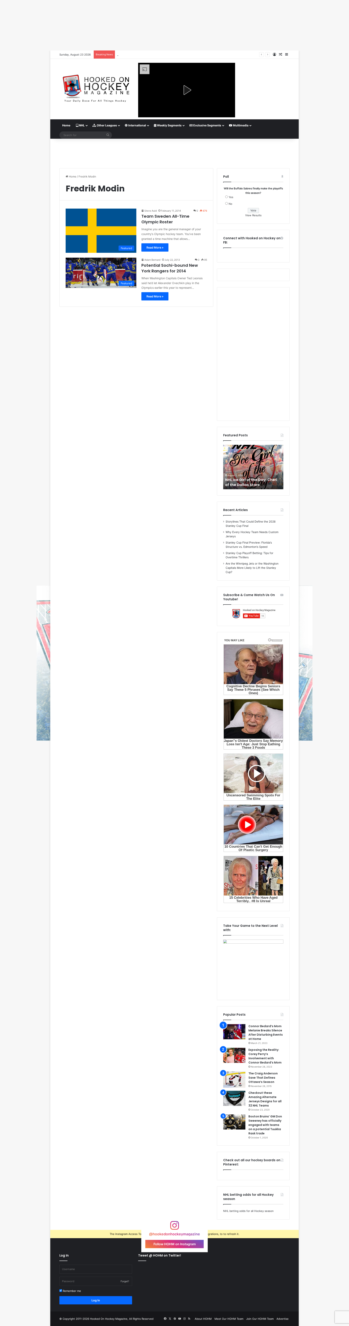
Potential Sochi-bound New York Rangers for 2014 (169, 268)
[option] (253, 467)
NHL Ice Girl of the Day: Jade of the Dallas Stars (251, 482)
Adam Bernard (152, 259)
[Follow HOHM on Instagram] (174, 1227)
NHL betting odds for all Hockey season (248, 1211)
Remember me (71, 1290)
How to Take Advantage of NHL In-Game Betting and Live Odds (157, 54)
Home (66, 125)
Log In (95, 1300)
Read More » (154, 247)
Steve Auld (150, 210)
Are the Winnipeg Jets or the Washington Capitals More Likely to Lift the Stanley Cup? (252, 568)
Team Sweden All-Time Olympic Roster (165, 219)
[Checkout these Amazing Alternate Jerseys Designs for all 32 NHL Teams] (234, 1098)
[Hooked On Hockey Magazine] (95, 87)
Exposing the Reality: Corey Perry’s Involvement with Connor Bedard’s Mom (265, 1056)
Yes (231, 197)
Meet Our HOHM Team (228, 1318)
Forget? (125, 1281)
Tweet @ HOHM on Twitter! (159, 1255)
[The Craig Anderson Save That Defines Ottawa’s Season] (234, 1079)
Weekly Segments (169, 125)
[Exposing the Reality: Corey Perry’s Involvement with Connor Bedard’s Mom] (234, 1055)
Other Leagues (106, 125)
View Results (253, 215)
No (230, 203)
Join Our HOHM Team (260, 1318)
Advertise (282, 1318)
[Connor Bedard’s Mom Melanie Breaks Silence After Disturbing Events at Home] (234, 1031)
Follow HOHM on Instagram (174, 1244)
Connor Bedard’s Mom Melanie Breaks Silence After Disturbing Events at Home (265, 1032)
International (137, 125)
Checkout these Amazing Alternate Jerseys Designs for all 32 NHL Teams (265, 1099)
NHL (81, 125)
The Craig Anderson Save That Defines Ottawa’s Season (263, 1077)
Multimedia (240, 125)
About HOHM (203, 1318)
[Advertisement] (174, 152)
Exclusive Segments (207, 125)
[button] (186, 90)
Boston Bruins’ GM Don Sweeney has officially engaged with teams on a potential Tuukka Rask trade (265, 1124)
